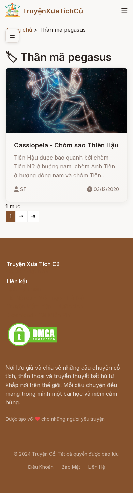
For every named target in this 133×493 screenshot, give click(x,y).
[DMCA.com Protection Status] (32, 345)
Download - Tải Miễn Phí (38, 315)
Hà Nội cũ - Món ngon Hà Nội (45, 297)
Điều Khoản (41, 467)
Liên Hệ (96, 467)
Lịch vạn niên (23, 288)
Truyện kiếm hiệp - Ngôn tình (44, 306)
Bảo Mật (71, 467)
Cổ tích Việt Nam (28, 271)
